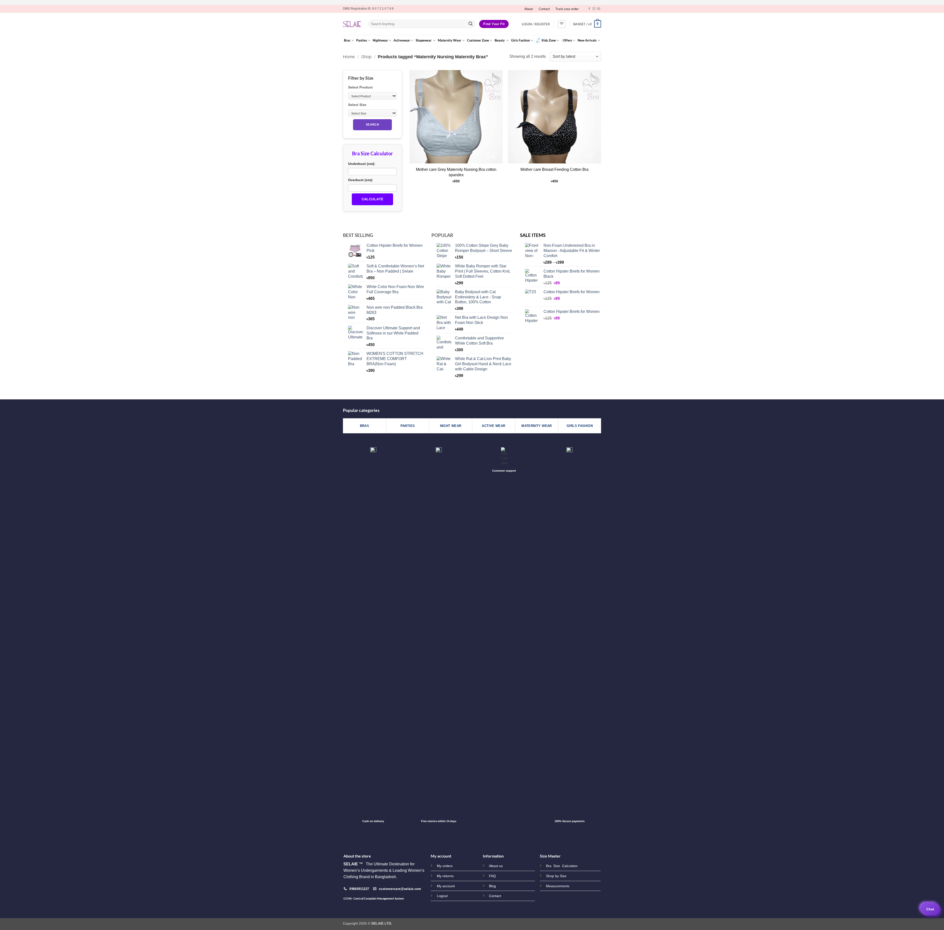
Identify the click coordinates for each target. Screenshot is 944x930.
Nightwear (380, 40)
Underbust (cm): (361, 164)
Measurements (557, 886)
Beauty (500, 40)
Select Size (357, 105)
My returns (445, 876)
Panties (361, 40)
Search (372, 124)
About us (496, 866)
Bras (347, 40)
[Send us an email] (598, 9)
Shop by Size (556, 876)
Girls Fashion (520, 40)
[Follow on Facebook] (589, 9)
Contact (544, 9)
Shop (366, 56)
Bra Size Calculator (562, 866)
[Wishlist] (561, 24)
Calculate (373, 199)
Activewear (402, 40)
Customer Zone (478, 40)
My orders (445, 866)
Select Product (360, 87)
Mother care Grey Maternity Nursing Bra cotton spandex (456, 172)
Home (349, 56)
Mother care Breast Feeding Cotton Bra (554, 169)
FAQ (492, 876)
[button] (536, 24)
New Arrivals (587, 40)
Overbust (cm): (360, 180)
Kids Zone (549, 40)
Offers (567, 40)
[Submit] (470, 24)
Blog (492, 886)
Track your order (567, 9)
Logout (442, 896)
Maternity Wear (449, 40)
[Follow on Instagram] (593, 9)
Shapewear (424, 40)
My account (446, 886)
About (528, 9)
